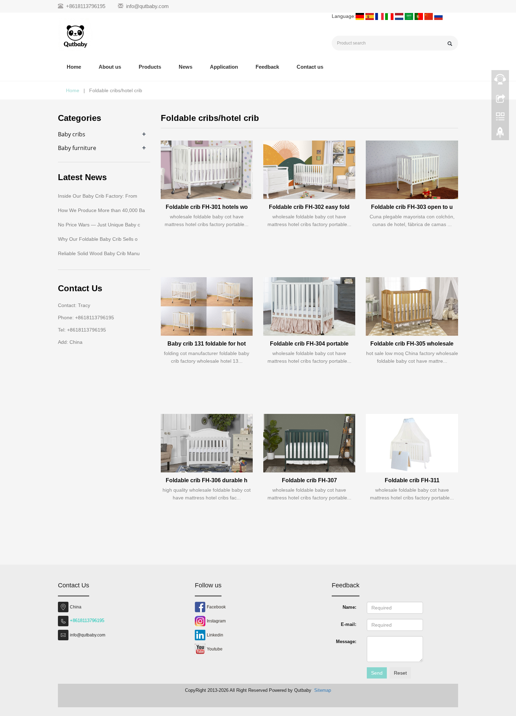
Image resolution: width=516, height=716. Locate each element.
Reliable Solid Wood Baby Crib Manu (99, 253)
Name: (349, 607)
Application (224, 67)
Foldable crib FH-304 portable (309, 344)
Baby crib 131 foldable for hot (206, 344)
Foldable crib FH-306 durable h (206, 480)
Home (74, 67)
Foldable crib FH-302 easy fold (309, 207)
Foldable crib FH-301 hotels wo (207, 207)
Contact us (310, 67)
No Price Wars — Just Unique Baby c (99, 224)
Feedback (267, 67)
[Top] (500, 134)
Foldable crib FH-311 (412, 480)
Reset (400, 673)
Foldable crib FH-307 (309, 480)
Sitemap (322, 690)
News (185, 67)
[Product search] (450, 43)
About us (110, 67)
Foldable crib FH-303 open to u (412, 207)
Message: (346, 641)
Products (150, 67)
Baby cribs (71, 134)
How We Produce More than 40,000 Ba (101, 210)
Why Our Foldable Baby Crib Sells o (98, 239)
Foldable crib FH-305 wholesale (412, 344)
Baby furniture (77, 148)
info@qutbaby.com (147, 6)
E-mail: (348, 624)
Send (377, 673)
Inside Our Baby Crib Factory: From (97, 196)
